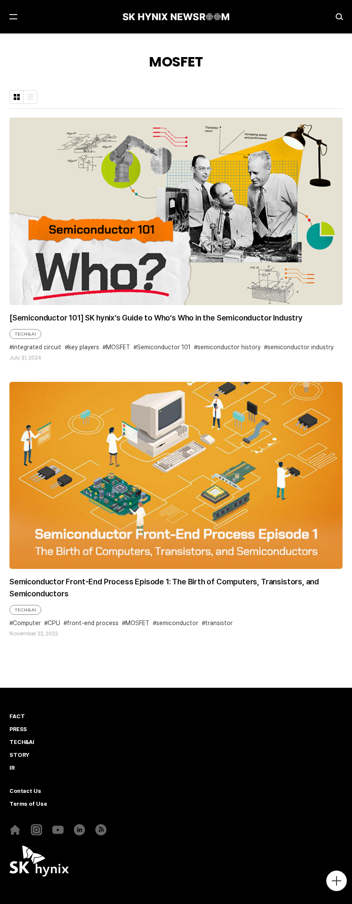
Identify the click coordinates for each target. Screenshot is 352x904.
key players (83, 347)
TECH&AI (25, 333)
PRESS (18, 729)
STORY (19, 755)
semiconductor (177, 623)
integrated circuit (37, 347)
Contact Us (25, 791)
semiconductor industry (300, 347)
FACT (16, 717)
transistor (219, 623)
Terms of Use (28, 804)
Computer (27, 623)
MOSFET (118, 347)
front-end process (92, 623)
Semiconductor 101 (164, 347)
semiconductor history (229, 347)
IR (12, 768)
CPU (54, 623)
